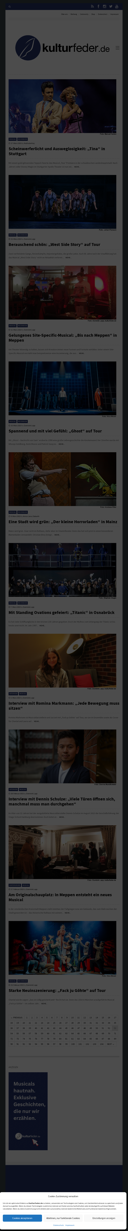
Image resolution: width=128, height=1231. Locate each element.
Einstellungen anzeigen (103, 1218)
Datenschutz (58, 1225)
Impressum (69, 1225)
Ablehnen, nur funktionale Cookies (63, 1218)
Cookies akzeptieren (22, 1218)
